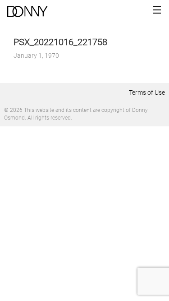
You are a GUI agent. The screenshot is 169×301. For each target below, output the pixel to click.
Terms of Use (147, 92)
